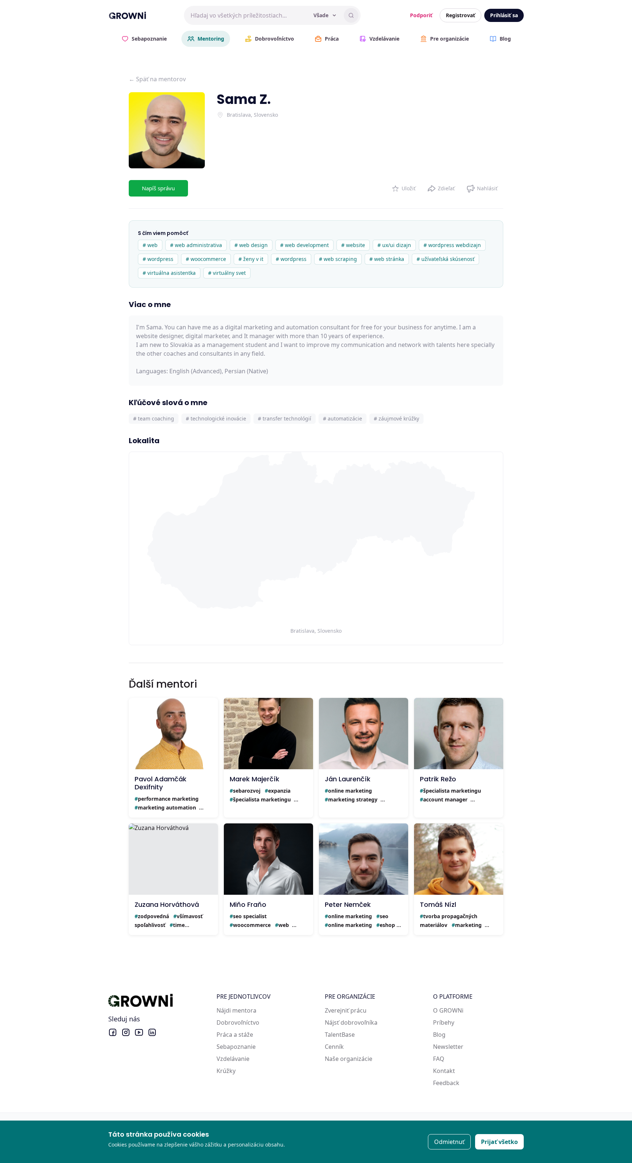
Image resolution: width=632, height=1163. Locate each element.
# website (353, 245)
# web (150, 245)
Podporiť (421, 15)
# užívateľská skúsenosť (445, 258)
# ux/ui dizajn (394, 245)
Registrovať (460, 15)
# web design (251, 245)
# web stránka (386, 258)
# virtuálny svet (227, 272)
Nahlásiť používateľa (482, 187)
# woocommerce (206, 258)
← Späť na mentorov (157, 79)
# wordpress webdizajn (452, 245)
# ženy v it (250, 258)
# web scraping (338, 258)
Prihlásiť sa (504, 15)
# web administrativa (196, 245)
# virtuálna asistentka (169, 272)
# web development (304, 245)
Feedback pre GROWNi (464, 1083)
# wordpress (158, 258)
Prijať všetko (499, 1142)
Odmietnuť (449, 1142)
